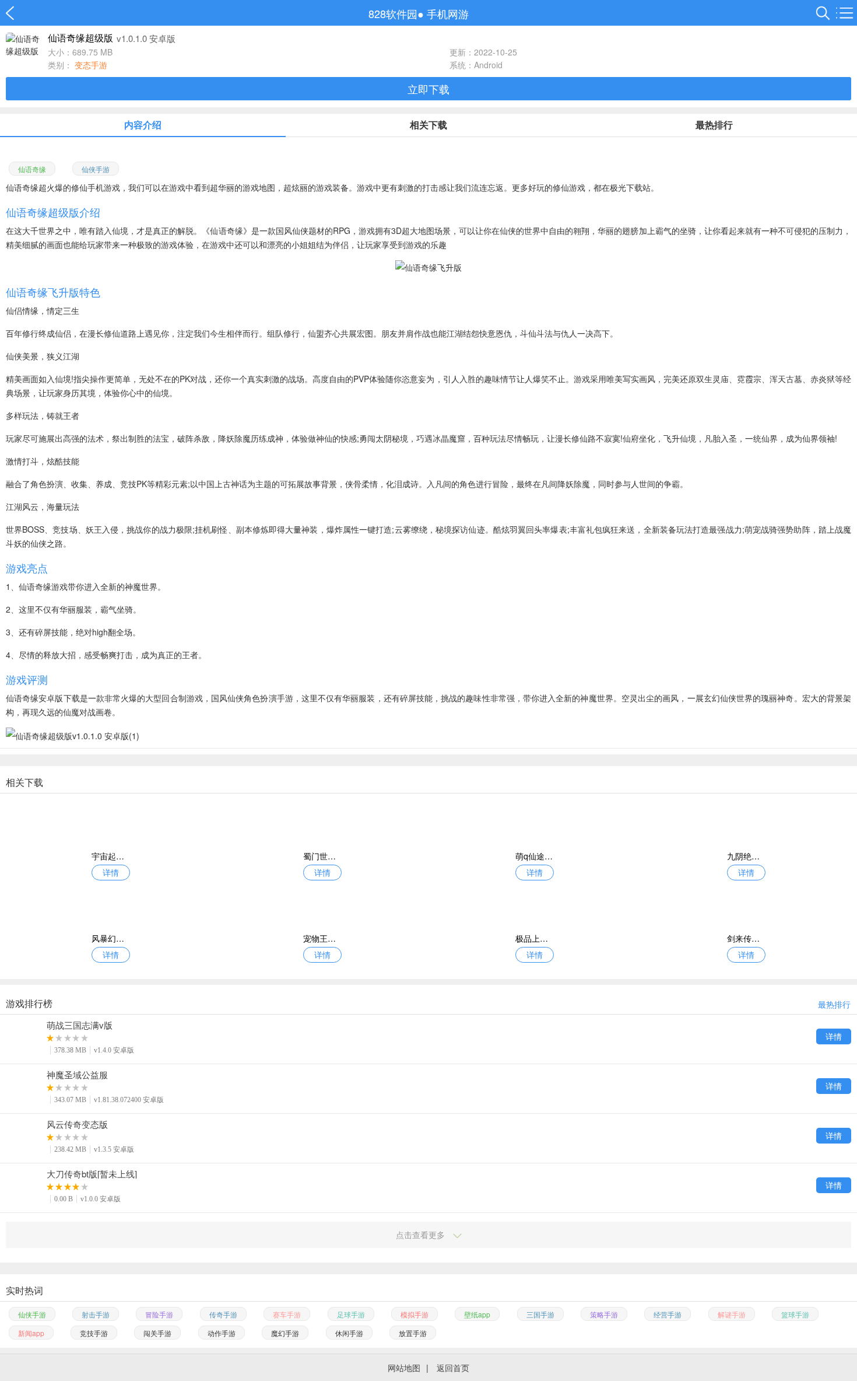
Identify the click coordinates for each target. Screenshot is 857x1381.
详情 (834, 1036)
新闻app (31, 1333)
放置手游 (413, 1333)
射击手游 (96, 1314)
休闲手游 (349, 1333)
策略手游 (604, 1314)
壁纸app (477, 1314)
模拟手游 (414, 1314)
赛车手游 (287, 1314)
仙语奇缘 (32, 169)
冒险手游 (159, 1314)
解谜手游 (732, 1314)
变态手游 (91, 65)
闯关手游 (157, 1333)
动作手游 (222, 1333)
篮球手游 (795, 1314)
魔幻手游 (285, 1333)
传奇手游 (223, 1314)
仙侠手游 (96, 169)
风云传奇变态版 (77, 1124)
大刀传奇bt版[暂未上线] (92, 1174)
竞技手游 (94, 1333)
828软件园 (16, 13)
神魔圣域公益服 (77, 1074)
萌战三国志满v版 (80, 1025)
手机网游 (448, 13)
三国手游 (540, 1314)
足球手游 (351, 1314)
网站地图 (404, 1367)
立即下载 (428, 88)
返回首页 (453, 1367)
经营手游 (668, 1314)
